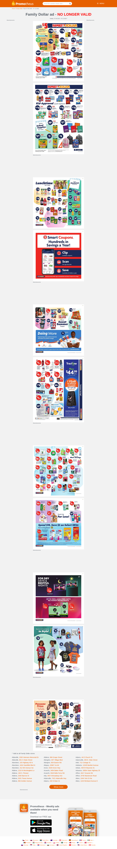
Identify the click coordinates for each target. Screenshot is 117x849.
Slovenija (26, 845)
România (28, 842)
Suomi (81, 842)
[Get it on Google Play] (41, 822)
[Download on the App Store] (41, 830)
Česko (26, 840)
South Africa (45, 840)
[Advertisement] (19, 45)
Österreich (64, 840)
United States (83, 845)
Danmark (89, 842)
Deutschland (74, 840)
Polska (57, 842)
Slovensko (35, 840)
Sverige (65, 842)
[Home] (22, 3)
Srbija (34, 845)
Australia (55, 840)
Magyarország (38, 842)
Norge (73, 842)
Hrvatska (49, 842)
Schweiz (74, 845)
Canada (93, 845)
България (52, 845)
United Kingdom (63, 845)
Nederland (42, 845)
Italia (91, 840)
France (84, 840)
